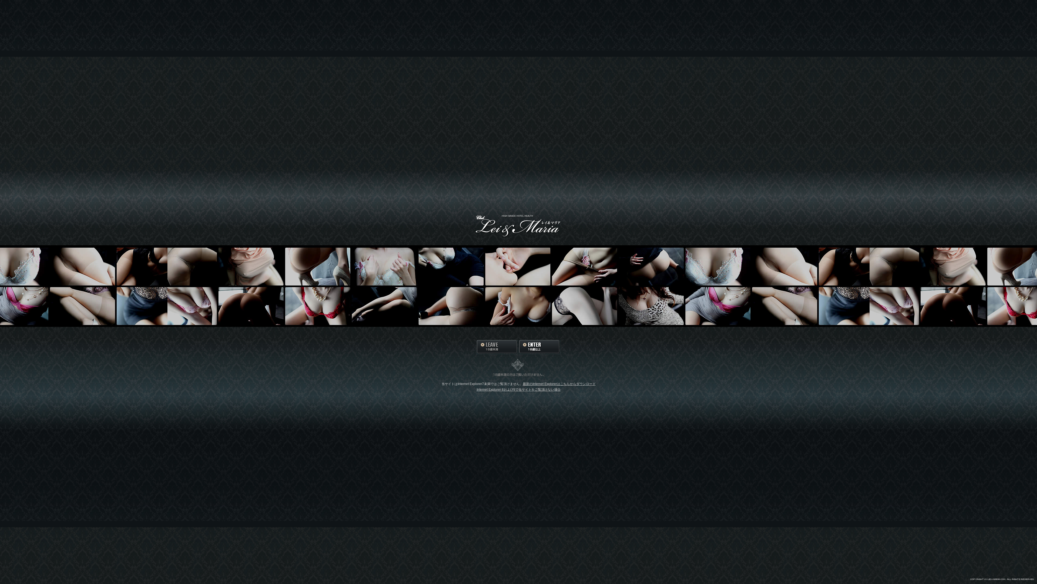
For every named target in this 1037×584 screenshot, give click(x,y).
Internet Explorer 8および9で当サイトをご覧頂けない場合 (519, 389)
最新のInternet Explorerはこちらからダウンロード (559, 384)
